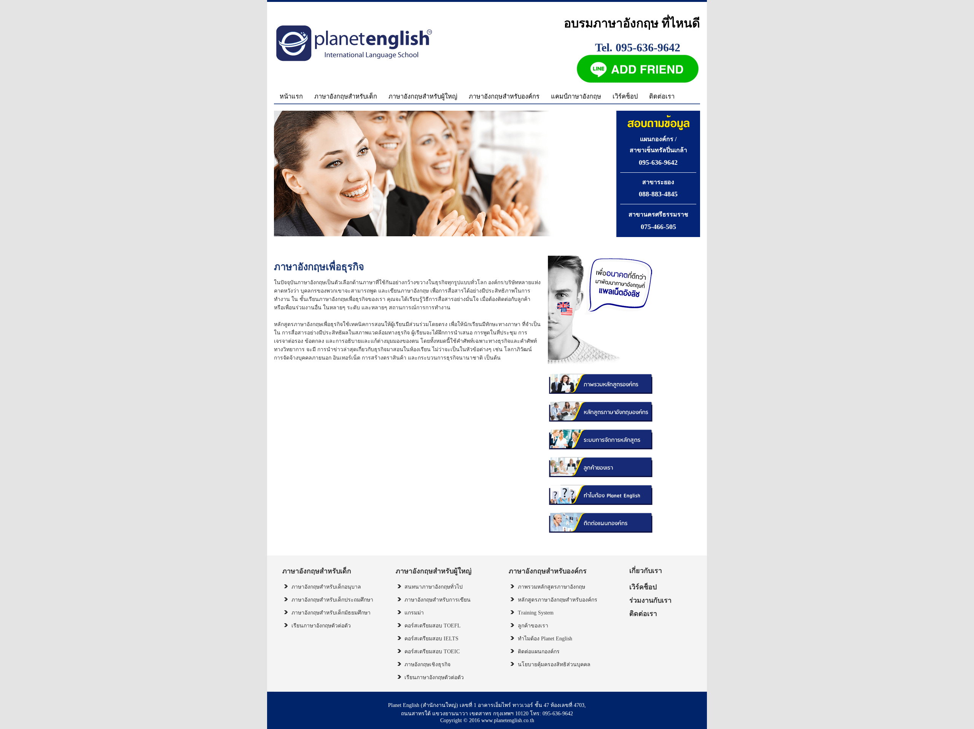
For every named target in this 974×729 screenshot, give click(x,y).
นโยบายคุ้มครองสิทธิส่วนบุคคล (554, 664)
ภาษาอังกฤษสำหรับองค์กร (504, 96)
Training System (536, 613)
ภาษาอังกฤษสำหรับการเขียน (437, 600)
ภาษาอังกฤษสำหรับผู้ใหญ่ (422, 96)
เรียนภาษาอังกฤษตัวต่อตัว (321, 626)
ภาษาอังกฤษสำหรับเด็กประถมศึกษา (332, 600)
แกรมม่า (414, 613)
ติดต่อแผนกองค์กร (539, 651)
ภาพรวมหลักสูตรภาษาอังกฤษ (551, 587)
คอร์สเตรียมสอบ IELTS (431, 638)
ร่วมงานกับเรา (650, 600)
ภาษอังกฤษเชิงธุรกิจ (427, 664)
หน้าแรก (291, 96)
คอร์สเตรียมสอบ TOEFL (432, 626)
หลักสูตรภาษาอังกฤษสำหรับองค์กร (557, 600)
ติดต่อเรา (662, 96)
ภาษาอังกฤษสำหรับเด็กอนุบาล (326, 587)
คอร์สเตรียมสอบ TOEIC (432, 651)
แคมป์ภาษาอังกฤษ (576, 96)
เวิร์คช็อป (625, 96)
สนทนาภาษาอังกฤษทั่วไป (433, 587)
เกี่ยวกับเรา (645, 571)
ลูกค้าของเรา (533, 626)
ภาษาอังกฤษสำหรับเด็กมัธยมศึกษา (331, 613)
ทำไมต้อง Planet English (545, 638)
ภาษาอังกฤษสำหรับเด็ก (345, 96)
